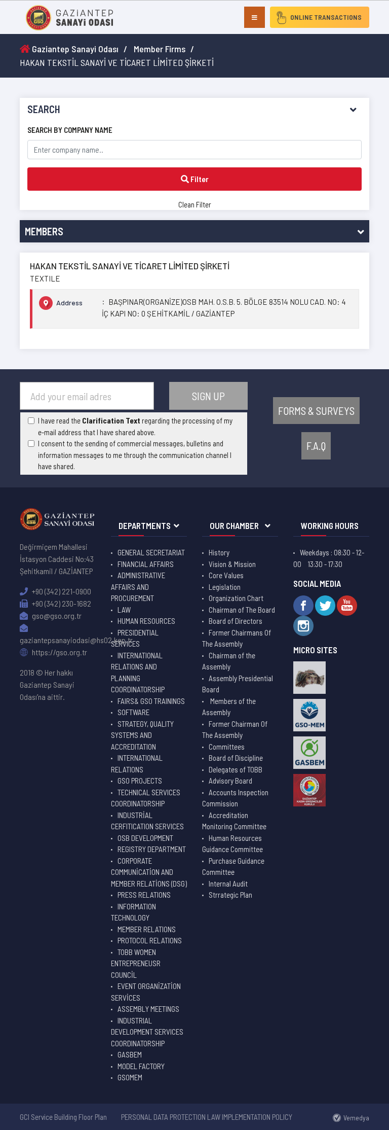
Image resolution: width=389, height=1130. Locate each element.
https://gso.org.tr (58, 652)
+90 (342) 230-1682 (60, 603)
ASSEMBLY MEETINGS (148, 1008)
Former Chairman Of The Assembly (234, 729)
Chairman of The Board (242, 609)
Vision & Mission (232, 564)
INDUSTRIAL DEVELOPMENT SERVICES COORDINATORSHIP (147, 1032)
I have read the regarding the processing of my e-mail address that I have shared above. (135, 426)
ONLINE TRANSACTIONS (326, 17)
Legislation (225, 586)
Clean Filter (194, 204)
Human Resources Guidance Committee (232, 843)
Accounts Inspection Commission (235, 798)
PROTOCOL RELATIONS (150, 940)
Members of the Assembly (229, 706)
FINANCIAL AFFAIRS (146, 564)
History (219, 552)
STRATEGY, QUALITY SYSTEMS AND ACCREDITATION (142, 735)
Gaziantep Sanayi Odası (74, 48)
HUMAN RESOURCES (146, 620)
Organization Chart (236, 598)
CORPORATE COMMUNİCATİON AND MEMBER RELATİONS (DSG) (149, 872)
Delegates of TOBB (235, 769)
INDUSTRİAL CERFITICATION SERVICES (147, 820)
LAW (124, 609)
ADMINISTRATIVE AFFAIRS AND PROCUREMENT (138, 587)
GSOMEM (130, 1077)
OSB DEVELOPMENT (145, 837)
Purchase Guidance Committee (233, 866)
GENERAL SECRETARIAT (151, 552)
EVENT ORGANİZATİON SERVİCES (146, 991)
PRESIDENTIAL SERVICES (135, 638)
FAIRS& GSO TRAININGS (151, 700)
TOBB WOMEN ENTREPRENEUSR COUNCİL (136, 963)
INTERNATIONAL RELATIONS (137, 763)
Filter (199, 179)
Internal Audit (228, 883)
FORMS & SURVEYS (316, 410)
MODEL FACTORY (141, 1066)
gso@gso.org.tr (56, 615)
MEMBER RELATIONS (147, 929)
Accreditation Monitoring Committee (234, 820)
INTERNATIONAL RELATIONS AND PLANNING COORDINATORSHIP (138, 672)
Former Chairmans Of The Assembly (236, 638)
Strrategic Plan (230, 894)
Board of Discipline (236, 757)
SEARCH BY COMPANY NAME (69, 129)
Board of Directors (235, 620)
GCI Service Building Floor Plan (63, 1116)
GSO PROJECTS (140, 780)
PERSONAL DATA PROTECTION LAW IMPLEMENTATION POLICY (206, 1116)
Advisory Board (230, 780)
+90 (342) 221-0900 (60, 591)
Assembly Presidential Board (237, 684)
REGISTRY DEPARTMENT (152, 849)
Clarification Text (111, 420)
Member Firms (159, 48)
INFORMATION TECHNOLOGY (133, 912)
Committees (227, 746)
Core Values (226, 575)
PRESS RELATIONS (144, 894)
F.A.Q (316, 445)
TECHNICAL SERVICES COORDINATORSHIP (145, 798)
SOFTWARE (133, 712)
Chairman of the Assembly (228, 661)
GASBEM (130, 1054)
